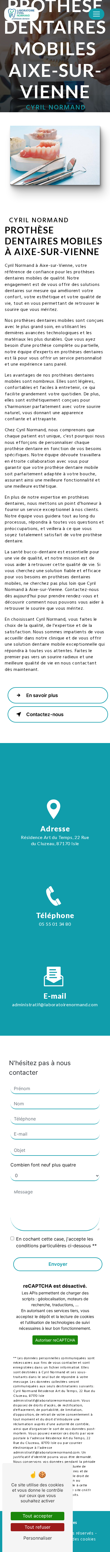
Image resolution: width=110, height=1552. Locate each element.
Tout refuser (37, 1527)
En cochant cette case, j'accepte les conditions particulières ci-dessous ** (56, 1242)
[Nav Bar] (96, 14)
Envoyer (58, 1264)
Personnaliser (37, 1538)
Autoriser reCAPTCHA (55, 1340)
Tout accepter (37, 1516)
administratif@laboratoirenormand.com (55, 1004)
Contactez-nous (44, 714)
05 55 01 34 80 (55, 924)
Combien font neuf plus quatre (43, 1165)
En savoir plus (42, 695)
